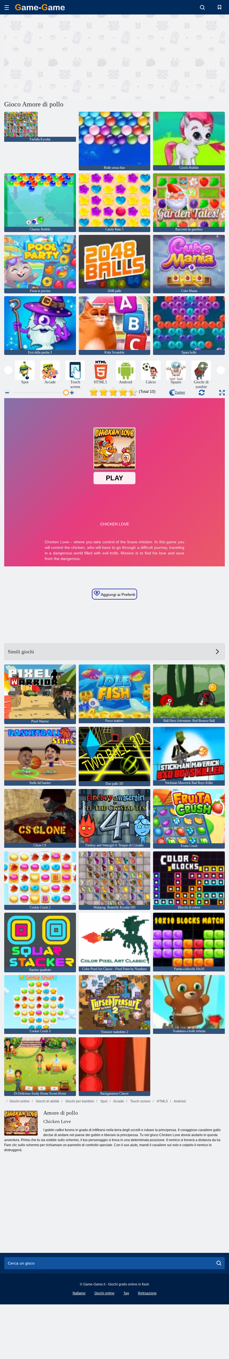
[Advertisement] (59, 57)
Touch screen (140, 1101)
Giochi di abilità (47, 1101)
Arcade (118, 1101)
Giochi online (19, 1101)
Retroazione (147, 1293)
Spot (103, 1101)
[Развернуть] (222, 392)
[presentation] (8, 370)
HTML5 (162, 1101)
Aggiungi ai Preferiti (117, 594)
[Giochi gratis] (40, 7)
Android (179, 1101)
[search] (219, 1263)
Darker (180, 392)
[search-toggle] (202, 7)
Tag (126, 1293)
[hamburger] (6, 7)
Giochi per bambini (79, 1101)
